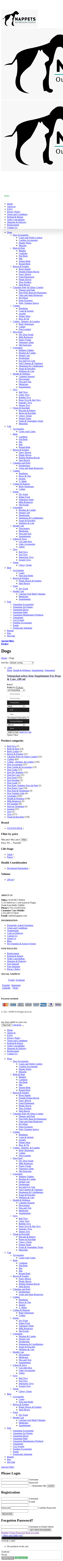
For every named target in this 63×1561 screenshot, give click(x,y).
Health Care (18, 526)
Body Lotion (13, 751)
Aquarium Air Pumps (23, 607)
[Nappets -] (19, 26)
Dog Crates (12, 769)
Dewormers (24, 379)
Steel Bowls (24, 285)
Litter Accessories (27, 544)
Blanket (22, 250)
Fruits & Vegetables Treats (31, 421)
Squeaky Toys (25, 402)
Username (33, 1479)
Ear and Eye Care (27, 361)
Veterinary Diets (26, 342)
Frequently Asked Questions (20, 925)
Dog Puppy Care (15, 788)
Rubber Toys (25, 397)
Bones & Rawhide (27, 413)
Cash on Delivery (15, 933)
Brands (10, 630)
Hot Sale (11, 636)
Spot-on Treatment (15, 806)
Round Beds (24, 264)
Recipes (4, 644)
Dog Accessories (20, 235)
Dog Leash (12, 783)
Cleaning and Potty (22, 463)
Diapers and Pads (27, 290)
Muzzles (23, 245)
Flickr (15, 988)
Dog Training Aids (15, 793)
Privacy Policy (14, 211)
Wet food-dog (25, 345)
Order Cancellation (16, 219)
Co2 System (18, 620)
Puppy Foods (25, 340)
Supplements (25, 387)
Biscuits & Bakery (27, 410)
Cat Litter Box (25, 541)
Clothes (16, 305)
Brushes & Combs (27, 353)
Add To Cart (13, 732)
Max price (15, 839)
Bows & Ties (25, 476)
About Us (11, 938)
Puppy (10, 857)
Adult (9, 854)
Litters (22, 547)
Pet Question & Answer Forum (21, 943)
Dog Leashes (25, 329)
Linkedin (6, 988)
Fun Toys (23, 554)
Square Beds (24, 261)
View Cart (6, 1025)
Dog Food (17, 332)
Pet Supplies (12, 804)
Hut (20, 442)
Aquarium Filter (20, 612)
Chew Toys (24, 395)
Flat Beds (23, 256)
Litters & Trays (20, 539)
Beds (15, 434)
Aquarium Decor (21, 609)
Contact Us (12, 227)
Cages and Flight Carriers (30, 237)
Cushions (23, 253)
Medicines (23, 384)
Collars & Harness (21, 484)
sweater (22, 313)
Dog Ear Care (13, 775)
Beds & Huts (19, 248)
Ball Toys (23, 392)
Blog (9, 941)
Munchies (23, 423)
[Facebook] (60, 3)
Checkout (16, 1025)
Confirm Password (47, 1508)
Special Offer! (7, 1467)
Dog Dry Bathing (15, 772)
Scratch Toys (25, 560)
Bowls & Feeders (21, 266)
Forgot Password (17, 1532)
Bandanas (23, 308)
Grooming (17, 347)
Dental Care (24, 355)
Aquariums (18, 617)
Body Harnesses (26, 324)
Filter (24, 840)
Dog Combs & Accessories (19, 767)
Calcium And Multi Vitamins (32, 594)
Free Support (13, 964)
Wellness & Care (26, 371)
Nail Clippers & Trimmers (31, 363)
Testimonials (13, 930)
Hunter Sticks (25, 243)
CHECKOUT (21, 1557)
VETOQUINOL (15, 828)
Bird (9, 567)
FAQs (10, 209)
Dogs (9, 232)
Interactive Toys (26, 557)
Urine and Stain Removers (31, 468)
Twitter (11, 980)
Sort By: (5, 662)
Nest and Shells (26, 575)
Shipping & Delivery (16, 222)
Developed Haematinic (17, 868)
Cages (21, 573)
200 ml (10, 879)
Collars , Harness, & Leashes (26, 321)
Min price (5, 839)
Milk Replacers (26, 337)
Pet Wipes (23, 298)
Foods (16, 491)
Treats (15, 562)
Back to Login (32, 1532)
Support (10, 809)
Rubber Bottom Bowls (29, 457)
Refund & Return (15, 217)
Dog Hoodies (13, 780)
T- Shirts (23, 481)
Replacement (13, 225)
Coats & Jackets (26, 311)
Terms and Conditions (17, 214)
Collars (22, 326)
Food (15, 586)
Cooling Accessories (28, 240)
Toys (15, 389)
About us (11, 206)
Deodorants (24, 358)
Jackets (22, 478)
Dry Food (23, 494)
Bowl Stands (25, 269)
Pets (9, 633)
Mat (20, 258)
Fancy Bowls (25, 274)
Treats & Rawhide (21, 408)
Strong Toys (24, 405)
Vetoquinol (50, 670)
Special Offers (7, 641)
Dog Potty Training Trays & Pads (22, 785)
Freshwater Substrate (22, 628)
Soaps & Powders (27, 368)
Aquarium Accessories (23, 604)
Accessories (18, 429)
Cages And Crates (27, 431)
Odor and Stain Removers (31, 295)
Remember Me (39, 1486)
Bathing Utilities (26, 350)
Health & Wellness (21, 374)
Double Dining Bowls (29, 271)
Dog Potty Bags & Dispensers (33, 292)
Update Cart (8, 1558)
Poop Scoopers (26, 300)
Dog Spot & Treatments (18, 790)
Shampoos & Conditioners (31, 366)
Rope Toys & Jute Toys (30, 400)
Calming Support (27, 376)
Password (33, 1482)
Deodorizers (24, 465)
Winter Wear (24, 316)
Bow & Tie (24, 319)
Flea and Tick (25, 381)
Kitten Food (24, 497)
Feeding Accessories (22, 622)
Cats (9, 426)
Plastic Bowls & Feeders (30, 581)
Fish (9, 602)
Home (10, 204)
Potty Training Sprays (29, 303)
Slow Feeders (25, 282)
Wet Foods (24, 505)
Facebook (19, 980)
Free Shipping (13, 966)
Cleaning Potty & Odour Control (28, 287)
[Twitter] (55, 3)
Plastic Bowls (25, 279)
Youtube (6, 985)
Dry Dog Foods (26, 334)
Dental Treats (25, 418)
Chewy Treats (25, 416)
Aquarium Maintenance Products (28, 615)
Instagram (16, 985)
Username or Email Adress (41, 1526)
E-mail (32, 1501)
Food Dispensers (26, 277)
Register (5, 1532)
